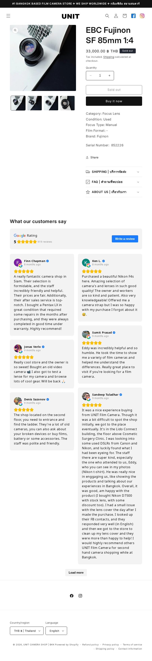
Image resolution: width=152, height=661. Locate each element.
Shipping (108, 56)
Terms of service (132, 644)
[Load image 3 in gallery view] (51, 103)
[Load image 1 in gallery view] (18, 103)
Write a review (125, 238)
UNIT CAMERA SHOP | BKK (38, 644)
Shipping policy (105, 648)
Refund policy (90, 644)
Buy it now (114, 101)
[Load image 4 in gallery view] (67, 103)
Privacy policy (111, 644)
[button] (8, 15)
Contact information (130, 648)
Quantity (91, 67)
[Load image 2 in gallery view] (34, 103)
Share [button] (94, 157)
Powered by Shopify (67, 644)
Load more (76, 572)
